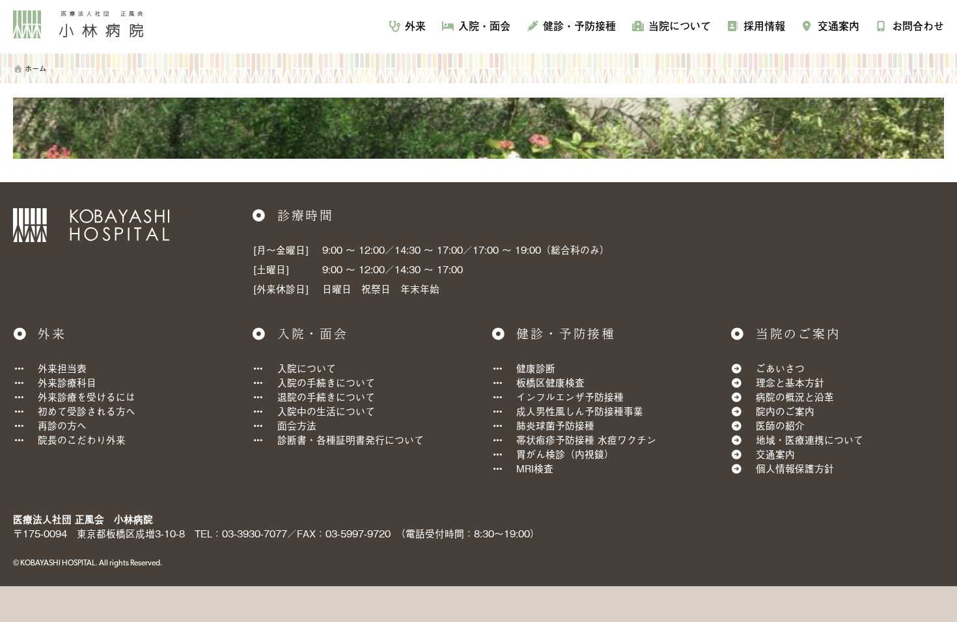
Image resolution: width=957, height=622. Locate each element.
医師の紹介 (780, 425)
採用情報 (764, 26)
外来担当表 (62, 368)
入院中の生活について (326, 411)
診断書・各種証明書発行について (350, 439)
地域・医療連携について (809, 439)
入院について (306, 368)
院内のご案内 (785, 411)
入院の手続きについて (326, 382)
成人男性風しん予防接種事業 (579, 411)
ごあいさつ (780, 368)
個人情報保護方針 (795, 468)
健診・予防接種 (579, 26)
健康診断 (535, 368)
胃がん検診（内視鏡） (565, 454)
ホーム (35, 68)
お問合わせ (918, 26)
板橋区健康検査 (550, 382)
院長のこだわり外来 (82, 439)
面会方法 (296, 425)
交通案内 (838, 26)
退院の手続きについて (326, 396)
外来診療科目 (67, 382)
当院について (679, 26)
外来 (415, 26)
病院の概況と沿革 (795, 396)
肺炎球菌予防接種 (555, 425)
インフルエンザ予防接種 (570, 396)
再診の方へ (62, 425)
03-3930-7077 (254, 533)
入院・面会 (484, 26)
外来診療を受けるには (86, 396)
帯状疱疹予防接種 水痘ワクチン (586, 439)
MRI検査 (534, 468)
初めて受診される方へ (86, 411)
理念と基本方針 (790, 382)
